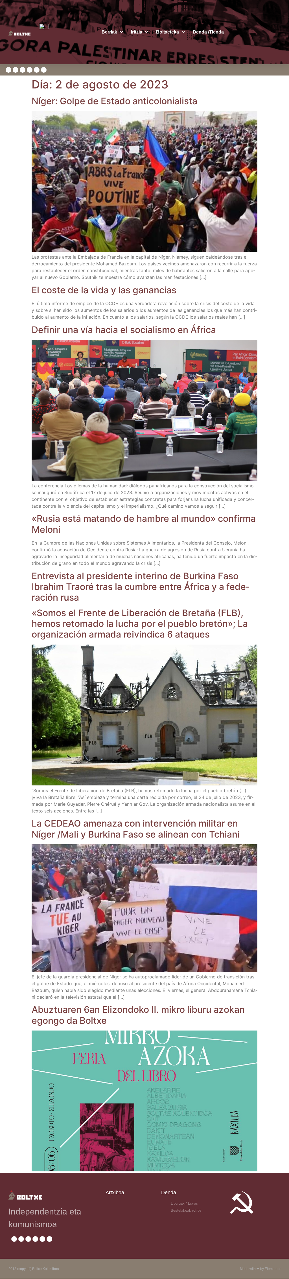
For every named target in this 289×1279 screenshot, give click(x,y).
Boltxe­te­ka (167, 32)
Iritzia (136, 32)
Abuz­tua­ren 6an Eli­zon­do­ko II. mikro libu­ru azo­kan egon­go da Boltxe (138, 1015)
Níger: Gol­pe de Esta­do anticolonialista (114, 101)
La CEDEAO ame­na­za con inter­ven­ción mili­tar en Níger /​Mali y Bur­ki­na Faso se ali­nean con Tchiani (136, 829)
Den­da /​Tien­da (208, 32)
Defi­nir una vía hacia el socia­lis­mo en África (124, 329)
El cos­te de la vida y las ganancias (104, 290)
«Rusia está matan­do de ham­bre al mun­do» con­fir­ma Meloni (144, 524)
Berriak (109, 32)
